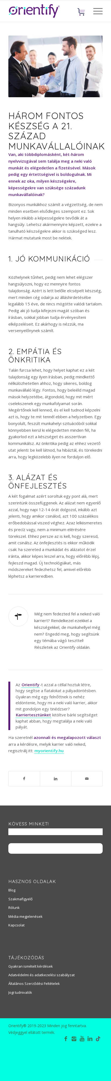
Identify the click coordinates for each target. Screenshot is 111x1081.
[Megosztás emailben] (86, 778)
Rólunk (14, 907)
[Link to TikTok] (98, 1039)
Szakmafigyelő (20, 899)
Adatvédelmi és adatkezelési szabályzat (41, 974)
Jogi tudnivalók (20, 992)
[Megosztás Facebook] (24, 778)
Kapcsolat (16, 925)
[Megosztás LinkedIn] (55, 778)
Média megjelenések (25, 916)
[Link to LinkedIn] (90, 1039)
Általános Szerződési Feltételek (34, 983)
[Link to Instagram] (74, 1039)
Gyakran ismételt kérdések (30, 966)
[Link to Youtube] (82, 1039)
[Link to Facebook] (66, 1039)
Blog (11, 890)
